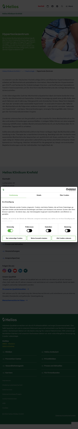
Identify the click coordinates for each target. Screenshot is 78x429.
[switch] (29, 230)
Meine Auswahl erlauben (39, 238)
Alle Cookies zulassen (64, 238)
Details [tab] (39, 195)
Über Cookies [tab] (64, 195)
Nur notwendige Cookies (14, 238)
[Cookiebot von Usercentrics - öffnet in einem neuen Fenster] (67, 189)
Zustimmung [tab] (13, 195)
